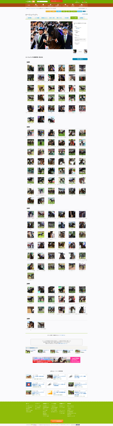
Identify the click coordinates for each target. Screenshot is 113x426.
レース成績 (37, 17)
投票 (84, 11)
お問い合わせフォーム (62, 343)
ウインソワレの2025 (83, 350)
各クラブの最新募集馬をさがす (32, 347)
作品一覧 (77, 28)
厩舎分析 (44, 411)
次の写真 (85, 53)
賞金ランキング (37, 408)
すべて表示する (62, 335)
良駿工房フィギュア (70, 416)
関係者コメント (44, 17)
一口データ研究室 (54, 410)
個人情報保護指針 (70, 411)
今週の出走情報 (28, 411)
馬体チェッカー (45, 408)
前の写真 (75, 53)
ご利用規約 (69, 408)
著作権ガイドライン (70, 410)
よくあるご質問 (61, 413)
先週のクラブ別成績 (29, 410)
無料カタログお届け (84, 2)
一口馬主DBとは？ (77, 2)
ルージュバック (32, 8)
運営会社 (68, 414)
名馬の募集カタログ (54, 411)
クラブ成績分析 (37, 407)
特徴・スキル (59, 17)
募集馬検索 (28, 408)
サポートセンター (62, 410)
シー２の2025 (32, 350)
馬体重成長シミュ (46, 414)
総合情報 (29, 17)
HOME (27, 8)
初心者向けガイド (62, 411)
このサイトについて (70, 407)
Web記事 (66, 17)
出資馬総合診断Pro (46, 407)
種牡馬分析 (44, 413)
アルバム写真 (74, 17)
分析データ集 (51, 17)
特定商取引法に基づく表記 (71, 413)
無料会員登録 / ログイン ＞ (56, 1)
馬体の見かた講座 (54, 408)
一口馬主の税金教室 (54, 407)
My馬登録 (84, 14)
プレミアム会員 (61, 407)
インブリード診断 (46, 416)
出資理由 (81, 17)
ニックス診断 (45, 410)
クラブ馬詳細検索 (29, 407)
